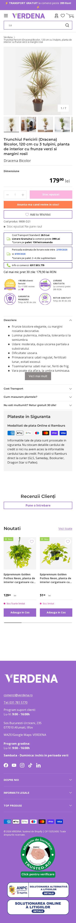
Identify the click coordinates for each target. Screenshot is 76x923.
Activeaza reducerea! (50, 471)
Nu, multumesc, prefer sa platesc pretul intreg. (50, 476)
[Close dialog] (71, 438)
